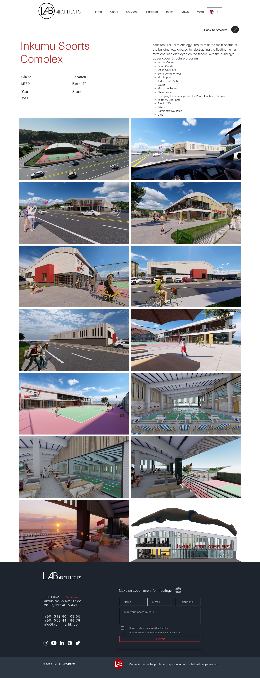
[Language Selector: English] (214, 11)
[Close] (235, 29)
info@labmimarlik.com (62, 624)
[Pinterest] (70, 643)
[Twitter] (78, 643)
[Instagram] (46, 643)
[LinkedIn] (62, 643)
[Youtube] (54, 643)
